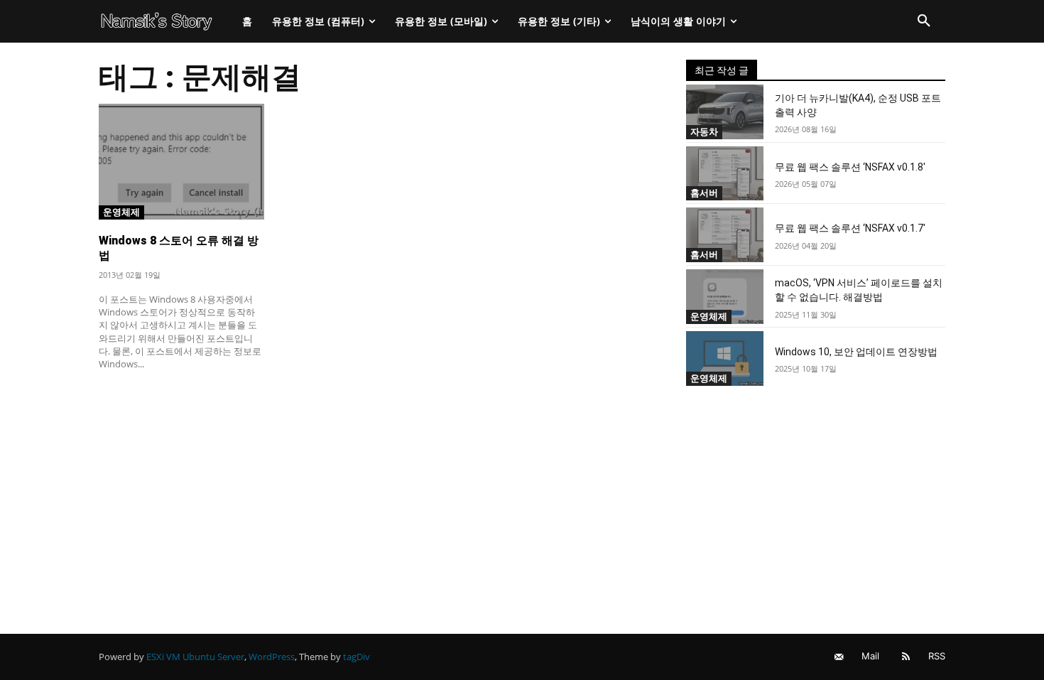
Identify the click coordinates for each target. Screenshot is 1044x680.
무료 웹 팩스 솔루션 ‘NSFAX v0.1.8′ (850, 167)
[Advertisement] (375, 486)
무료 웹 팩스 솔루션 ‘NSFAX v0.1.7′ (850, 228)
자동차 (704, 131)
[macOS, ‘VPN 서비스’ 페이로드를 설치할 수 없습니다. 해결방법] (725, 296)
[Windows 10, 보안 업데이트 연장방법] (725, 358)
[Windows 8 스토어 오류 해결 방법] (181, 162)
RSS (936, 656)
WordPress (272, 656)
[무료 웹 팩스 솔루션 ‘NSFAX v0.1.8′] (725, 173)
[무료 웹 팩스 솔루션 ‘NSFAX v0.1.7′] (725, 234)
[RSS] (906, 657)
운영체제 (121, 211)
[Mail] (839, 657)
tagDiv (356, 656)
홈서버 (704, 192)
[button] (924, 21)
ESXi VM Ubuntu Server (195, 656)
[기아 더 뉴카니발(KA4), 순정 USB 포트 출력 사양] (725, 112)
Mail (870, 656)
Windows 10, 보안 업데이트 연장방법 (856, 351)
